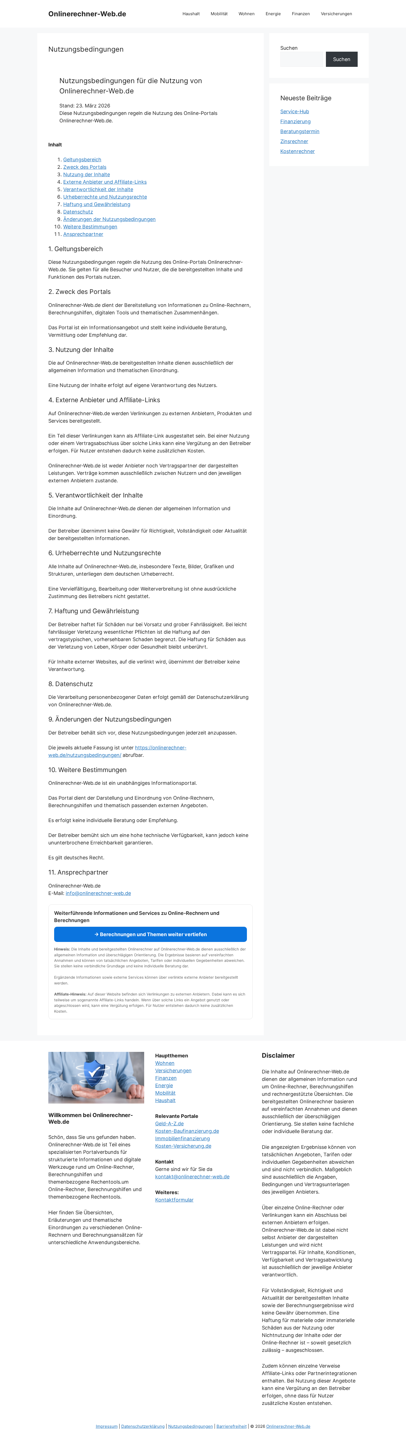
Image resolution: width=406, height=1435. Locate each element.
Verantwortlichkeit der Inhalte (98, 189)
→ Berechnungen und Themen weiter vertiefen (150, 934)
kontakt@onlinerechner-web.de (192, 1176)
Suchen (289, 48)
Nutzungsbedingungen (190, 1426)
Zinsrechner (294, 141)
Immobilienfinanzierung (182, 1138)
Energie (273, 13)
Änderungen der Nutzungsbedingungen (109, 219)
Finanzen (301, 13)
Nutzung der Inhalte (86, 174)
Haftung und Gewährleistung (96, 204)
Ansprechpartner (83, 234)
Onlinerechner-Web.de (87, 14)
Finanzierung (295, 121)
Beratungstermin (300, 131)
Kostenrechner (297, 151)
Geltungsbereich (82, 159)
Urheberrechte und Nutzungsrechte (105, 197)
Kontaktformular (174, 1200)
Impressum (107, 1426)
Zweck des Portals (84, 167)
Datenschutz (78, 212)
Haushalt (191, 13)
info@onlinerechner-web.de (98, 893)
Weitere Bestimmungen (90, 227)
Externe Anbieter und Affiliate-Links (105, 182)
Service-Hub (294, 111)
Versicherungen (336, 13)
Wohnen (247, 13)
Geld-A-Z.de (169, 1123)
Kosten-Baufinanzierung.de (187, 1131)
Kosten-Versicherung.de (183, 1146)
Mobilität (219, 13)
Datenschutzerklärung (143, 1426)
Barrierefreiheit (232, 1426)
